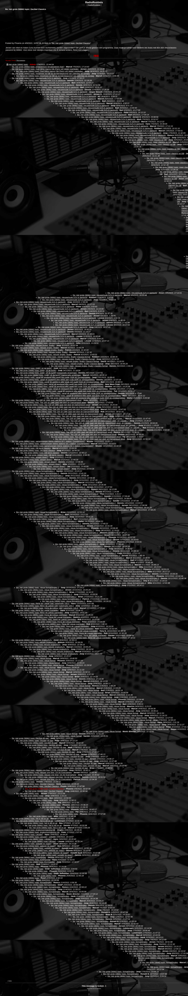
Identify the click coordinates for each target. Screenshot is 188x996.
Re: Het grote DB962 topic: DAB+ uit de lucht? (32, 368)
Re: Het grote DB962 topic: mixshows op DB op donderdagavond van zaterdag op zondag (51, 74)
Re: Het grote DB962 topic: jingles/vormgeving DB (33, 830)
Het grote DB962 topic (18, 64)
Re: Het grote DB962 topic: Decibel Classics (71, 43)
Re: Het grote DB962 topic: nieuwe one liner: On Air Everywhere (39, 770)
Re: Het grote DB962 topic (23, 782)
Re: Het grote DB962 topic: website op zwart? (31, 844)
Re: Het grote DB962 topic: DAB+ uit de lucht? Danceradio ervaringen (46, 373)
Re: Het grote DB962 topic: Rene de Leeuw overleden (35, 610)
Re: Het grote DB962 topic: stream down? (30, 457)
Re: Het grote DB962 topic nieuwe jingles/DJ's (32, 640)
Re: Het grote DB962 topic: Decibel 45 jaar (30, 738)
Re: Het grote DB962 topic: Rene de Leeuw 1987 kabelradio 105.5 (40, 603)
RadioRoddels (94, 5)
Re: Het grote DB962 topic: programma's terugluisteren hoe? (38, 67)
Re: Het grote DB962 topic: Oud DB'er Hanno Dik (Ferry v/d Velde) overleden (45, 69)
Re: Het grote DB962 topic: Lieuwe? (27, 834)
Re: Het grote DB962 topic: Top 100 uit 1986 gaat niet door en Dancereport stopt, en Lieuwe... (83, 418)
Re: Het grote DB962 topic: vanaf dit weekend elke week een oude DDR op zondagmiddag (51, 377)
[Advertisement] (21, 26)
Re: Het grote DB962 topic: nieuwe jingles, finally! (33, 345)
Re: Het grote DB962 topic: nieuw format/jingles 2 (33, 471)
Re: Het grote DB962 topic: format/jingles (34, 882)
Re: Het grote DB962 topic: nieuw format (29, 656)
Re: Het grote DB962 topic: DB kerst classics (31, 448)
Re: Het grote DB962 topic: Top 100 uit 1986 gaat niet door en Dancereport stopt (46, 400)
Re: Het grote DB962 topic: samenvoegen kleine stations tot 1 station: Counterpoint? (48, 441)
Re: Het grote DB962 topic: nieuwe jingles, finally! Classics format (62, 357)
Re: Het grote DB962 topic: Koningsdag (29, 857)
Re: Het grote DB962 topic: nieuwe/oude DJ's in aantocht (36, 78)
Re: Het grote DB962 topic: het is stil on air (30, 819)
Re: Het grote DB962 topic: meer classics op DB (146, 140)
